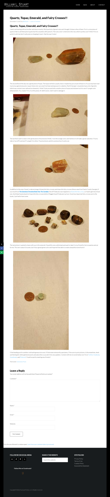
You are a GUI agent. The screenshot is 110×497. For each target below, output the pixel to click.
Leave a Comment (35, 21)
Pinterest (23, 357)
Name (12, 405)
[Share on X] (2, 244)
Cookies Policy (79, 463)
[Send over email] (2, 252)
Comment (13, 379)
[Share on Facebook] (2, 248)
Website (12, 424)
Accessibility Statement (81, 466)
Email (12, 415)
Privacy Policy (78, 459)
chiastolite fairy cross (77, 192)
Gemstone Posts (21, 361)
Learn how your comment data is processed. (40, 444)
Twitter (90, 355)
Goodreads (13, 357)
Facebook (96, 355)
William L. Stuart (16, 5)
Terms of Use (78, 461)
